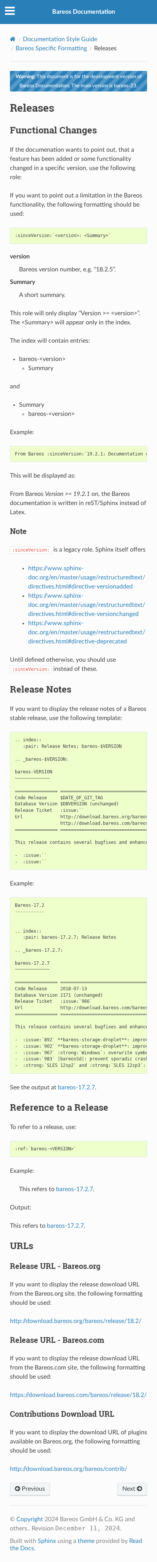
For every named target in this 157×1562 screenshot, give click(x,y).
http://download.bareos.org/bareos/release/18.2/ (75, 1321)
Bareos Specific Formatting (51, 48)
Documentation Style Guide (60, 39)
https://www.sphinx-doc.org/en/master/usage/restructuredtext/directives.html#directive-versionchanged (86, 605)
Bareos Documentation (83, 12)
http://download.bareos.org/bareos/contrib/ (68, 1469)
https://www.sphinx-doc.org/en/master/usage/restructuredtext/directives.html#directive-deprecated (86, 632)
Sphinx (47, 1541)
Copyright (29, 1519)
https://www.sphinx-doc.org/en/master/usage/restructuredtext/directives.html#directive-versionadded (86, 577)
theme (86, 1541)
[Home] (13, 39)
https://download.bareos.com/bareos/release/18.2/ (78, 1395)
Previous (32, 1489)
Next (129, 1489)
